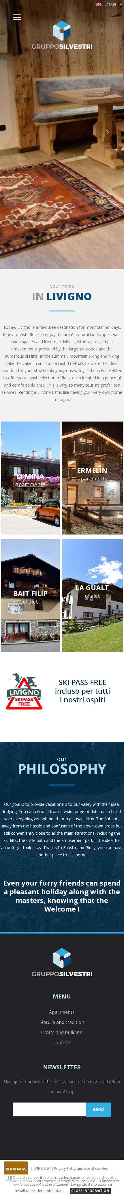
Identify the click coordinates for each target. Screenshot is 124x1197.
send (98, 1109)
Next (110, 134)
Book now (16, 1169)
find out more (32, 483)
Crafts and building (61, 1032)
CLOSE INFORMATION (90, 1190)
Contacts (62, 1042)
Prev (13, 134)
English (111, 4)
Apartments (62, 1012)
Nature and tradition (62, 1022)
